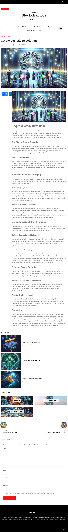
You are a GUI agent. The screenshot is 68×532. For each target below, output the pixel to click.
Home (18, 26)
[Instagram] (35, 19)
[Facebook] (30, 19)
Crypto (32, 26)
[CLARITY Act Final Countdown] (11, 379)
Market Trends (17, 411)
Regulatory (31, 30)
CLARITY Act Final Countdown (32, 378)
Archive (24, 26)
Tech (39, 30)
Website (5, 485)
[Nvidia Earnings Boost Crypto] (11, 361)
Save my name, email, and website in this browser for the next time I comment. (30, 493)
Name (5, 470)
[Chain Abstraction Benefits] (11, 343)
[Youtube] (33, 19)
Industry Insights (51, 400)
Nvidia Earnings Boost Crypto (31, 360)
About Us (64, 2)
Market (48, 26)
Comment (6, 448)
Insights (40, 26)
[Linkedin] (38, 19)
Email (5, 477)
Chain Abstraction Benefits (31, 342)
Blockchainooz (34, 15)
